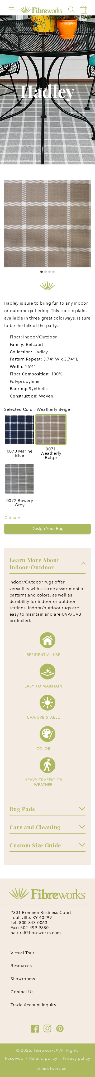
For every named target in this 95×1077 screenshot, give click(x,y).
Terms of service (50, 1068)
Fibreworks (45, 1050)
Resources (21, 965)
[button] (11, 9)
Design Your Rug (47, 528)
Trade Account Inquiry (33, 1004)
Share (14, 517)
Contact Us (22, 991)
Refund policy (43, 1058)
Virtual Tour (23, 952)
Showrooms (23, 978)
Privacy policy (76, 1058)
